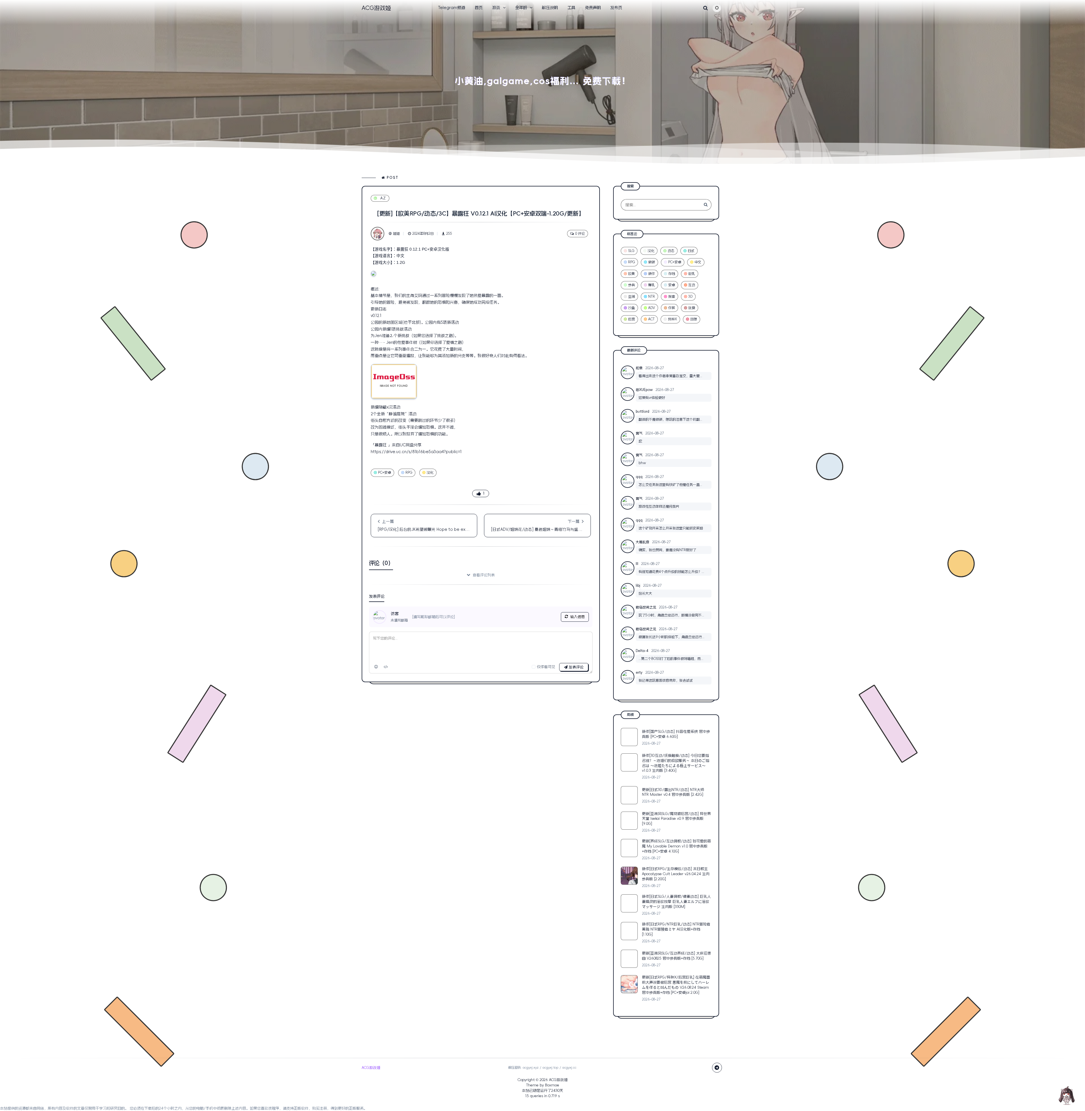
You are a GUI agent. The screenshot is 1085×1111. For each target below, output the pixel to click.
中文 (698, 262)
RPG (408, 472)
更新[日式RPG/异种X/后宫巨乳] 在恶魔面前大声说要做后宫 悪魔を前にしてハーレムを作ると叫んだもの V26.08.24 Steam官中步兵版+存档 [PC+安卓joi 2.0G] (676, 984)
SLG (631, 251)
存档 (671, 273)
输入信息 (577, 617)
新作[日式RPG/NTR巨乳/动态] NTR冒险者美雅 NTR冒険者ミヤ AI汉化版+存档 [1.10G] (676, 929)
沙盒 (631, 308)
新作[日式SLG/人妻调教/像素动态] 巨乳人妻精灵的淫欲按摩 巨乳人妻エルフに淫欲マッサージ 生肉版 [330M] (676, 901)
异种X (672, 319)
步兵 (631, 285)
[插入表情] (376, 666)
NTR (651, 296)
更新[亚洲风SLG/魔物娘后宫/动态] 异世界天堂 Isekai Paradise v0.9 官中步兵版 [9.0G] (676, 819)
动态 (671, 251)
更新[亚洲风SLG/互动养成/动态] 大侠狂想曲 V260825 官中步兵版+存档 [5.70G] (676, 955)
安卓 (671, 285)
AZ (383, 198)
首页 (479, 8)
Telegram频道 (451, 8)
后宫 (631, 319)
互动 (691, 285)
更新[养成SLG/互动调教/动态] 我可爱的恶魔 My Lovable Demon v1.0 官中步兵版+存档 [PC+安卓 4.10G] (676, 846)
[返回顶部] (1067, 1095)
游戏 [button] (496, 8)
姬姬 (396, 233)
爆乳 (651, 285)
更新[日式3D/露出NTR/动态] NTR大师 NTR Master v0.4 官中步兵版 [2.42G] (673, 792)
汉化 (430, 472)
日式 (691, 251)
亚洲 (631, 296)
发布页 (616, 8)
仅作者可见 (546, 667)
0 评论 (580, 233)
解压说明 (550, 8)
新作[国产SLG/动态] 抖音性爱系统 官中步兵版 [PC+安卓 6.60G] (676, 734)
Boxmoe (552, 1085)
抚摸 (691, 308)
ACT (651, 319)
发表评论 (575, 667)
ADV (651, 308)
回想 (693, 319)
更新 (651, 262)
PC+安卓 (384, 472)
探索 (671, 296)
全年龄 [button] (521, 8)
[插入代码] (386, 666)
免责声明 (593, 8)
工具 (571, 8)
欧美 (631, 273)
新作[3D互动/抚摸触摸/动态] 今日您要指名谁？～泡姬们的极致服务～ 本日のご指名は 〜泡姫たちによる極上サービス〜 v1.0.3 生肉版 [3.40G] (675, 763)
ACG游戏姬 (558, 1080)
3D (690, 296)
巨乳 (691, 273)
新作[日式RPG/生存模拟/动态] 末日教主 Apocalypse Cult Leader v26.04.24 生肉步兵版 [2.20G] (675, 874)
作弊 (671, 308)
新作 (651, 273)
